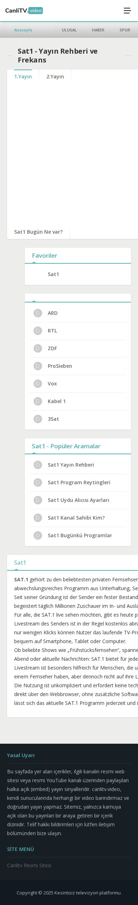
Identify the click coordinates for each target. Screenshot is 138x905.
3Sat (53, 418)
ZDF (52, 348)
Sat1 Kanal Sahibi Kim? (76, 517)
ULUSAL (69, 29)
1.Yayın (23, 76)
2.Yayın (55, 76)
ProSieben (60, 365)
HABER (98, 29)
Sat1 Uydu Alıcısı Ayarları (78, 500)
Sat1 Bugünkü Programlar (80, 535)
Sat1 (53, 274)
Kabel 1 (57, 401)
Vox (52, 383)
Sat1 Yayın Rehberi (71, 464)
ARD (53, 313)
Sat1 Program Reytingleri (79, 482)
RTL (52, 330)
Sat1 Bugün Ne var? (38, 231)
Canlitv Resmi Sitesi (29, 865)
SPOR (125, 29)
